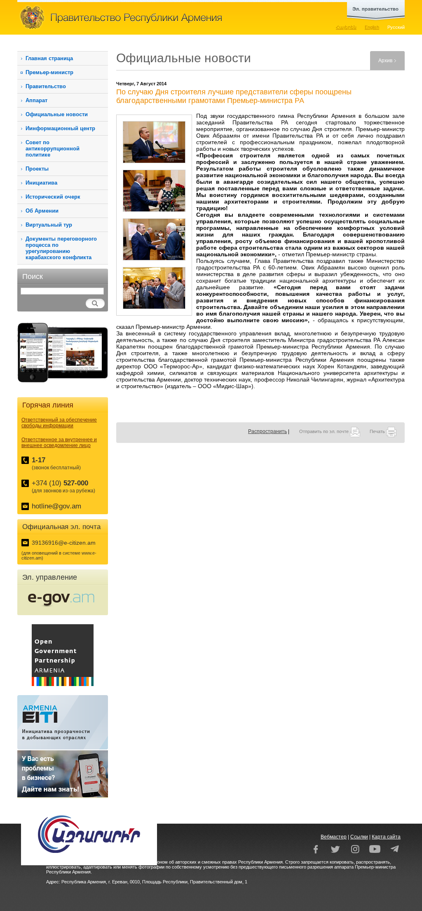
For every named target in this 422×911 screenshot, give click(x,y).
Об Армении (42, 211)
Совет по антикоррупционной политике (53, 148)
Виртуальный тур (49, 225)
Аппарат (36, 100)
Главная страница (49, 58)
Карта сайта (386, 837)
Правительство (46, 86)
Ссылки (359, 837)
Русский (396, 27)
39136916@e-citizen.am (64, 542)
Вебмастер (334, 837)
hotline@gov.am (56, 506)
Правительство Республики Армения (157, 17)
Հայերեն (346, 27)
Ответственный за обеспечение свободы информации (59, 423)
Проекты (37, 169)
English (372, 27)
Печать (378, 431)
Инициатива (41, 183)
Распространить (267, 431)
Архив (385, 60)
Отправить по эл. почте (324, 431)
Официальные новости (57, 114)
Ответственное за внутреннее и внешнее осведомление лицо (59, 442)
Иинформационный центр (60, 128)
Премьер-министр (49, 72)
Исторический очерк (53, 197)
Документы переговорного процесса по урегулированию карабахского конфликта (61, 248)
